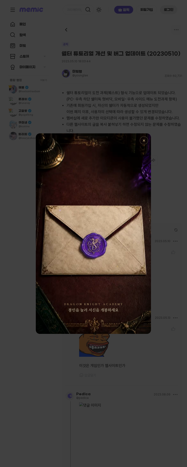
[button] (93, 233)
